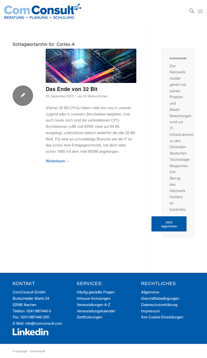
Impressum (150, 310)
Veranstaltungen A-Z (93, 304)
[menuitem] (189, 11)
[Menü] (200, 11)
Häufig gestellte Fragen (96, 291)
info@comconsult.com (43, 323)
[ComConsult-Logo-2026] (42, 11)
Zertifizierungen (89, 316)
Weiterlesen (55, 160)
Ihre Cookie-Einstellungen (162, 316)
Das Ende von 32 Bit (71, 89)
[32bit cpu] (91, 66)
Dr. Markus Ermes (95, 96)
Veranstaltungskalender (96, 310)
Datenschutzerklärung (159, 304)
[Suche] (189, 11)
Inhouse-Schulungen (94, 298)
